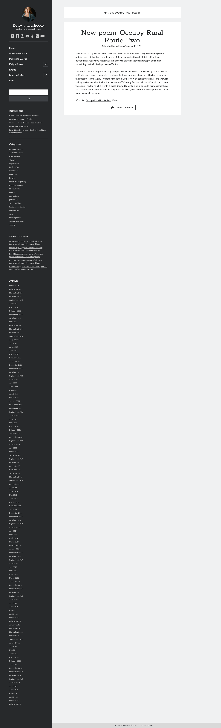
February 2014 (15, 545)
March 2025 (14, 307)
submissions (14, 210)
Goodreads (13, 171)
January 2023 (14, 361)
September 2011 (16, 639)
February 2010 (15, 704)
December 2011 (15, 628)
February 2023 (15, 358)
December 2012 (15, 585)
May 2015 (13, 495)
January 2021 (14, 433)
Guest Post (13, 174)
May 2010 (13, 693)
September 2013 (16, 560)
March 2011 (14, 657)
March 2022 (14, 397)
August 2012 (14, 599)
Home (12, 47)
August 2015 (14, 484)
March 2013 (14, 578)
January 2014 (14, 549)
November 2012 (16, 589)
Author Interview (16, 153)
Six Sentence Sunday (17, 207)
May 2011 (13, 650)
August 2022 (14, 379)
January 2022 (14, 401)
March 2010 (14, 700)
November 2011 (16, 632)
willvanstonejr (15, 241)
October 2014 (15, 520)
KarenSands (14, 266)
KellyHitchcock (15, 254)
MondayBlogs (14, 260)
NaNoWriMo (14, 189)
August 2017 (14, 466)
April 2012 (13, 614)
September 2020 (16, 441)
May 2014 (13, 534)
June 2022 (13, 387)
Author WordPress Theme (125, 725)
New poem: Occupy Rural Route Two (122, 36)
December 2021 (15, 405)
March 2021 (14, 426)
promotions (14, 196)
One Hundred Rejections (19, 126)
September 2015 (16, 480)
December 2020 (15, 437)
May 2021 (13, 423)
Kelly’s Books (16, 64)
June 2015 (13, 491)
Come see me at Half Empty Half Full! (24, 115)
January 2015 (14, 509)
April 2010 (13, 697)
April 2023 (13, 350)
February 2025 (15, 311)
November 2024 (16, 314)
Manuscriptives (17, 75)
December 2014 (15, 513)
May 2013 (13, 571)
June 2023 (13, 347)
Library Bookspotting (17, 181)
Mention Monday (16, 185)
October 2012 (15, 592)
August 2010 (14, 682)
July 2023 (13, 343)
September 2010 (16, 679)
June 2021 (13, 419)
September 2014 (16, 524)
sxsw (11, 214)
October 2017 (15, 462)
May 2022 (13, 390)
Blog (11, 80)
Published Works (18, 58)
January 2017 (14, 473)
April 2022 (13, 394)
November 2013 (16, 552)
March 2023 (14, 354)
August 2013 (14, 563)
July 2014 (13, 531)
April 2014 (13, 538)
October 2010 (15, 675)
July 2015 (13, 488)
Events (12, 69)
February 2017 (15, 469)
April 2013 (13, 574)
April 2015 (13, 498)
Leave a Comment (124, 107)
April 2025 (13, 304)
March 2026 (14, 285)
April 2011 (13, 654)
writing (12, 225)
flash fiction (14, 167)
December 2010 (15, 668)
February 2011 (15, 661)
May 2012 (13, 610)
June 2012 (13, 607)
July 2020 (13, 448)
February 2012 (15, 621)
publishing (13, 199)
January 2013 (14, 581)
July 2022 (13, 383)
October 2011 (15, 635)
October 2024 (15, 318)
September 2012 (16, 596)
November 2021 (16, 408)
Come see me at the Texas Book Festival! (25, 123)
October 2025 (15, 296)
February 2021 (15, 430)
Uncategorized (15, 218)
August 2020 (14, 444)
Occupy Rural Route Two (98, 100)
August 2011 (14, 643)
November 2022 (16, 368)
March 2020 (14, 451)
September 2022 (16, 376)
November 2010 (16, 672)
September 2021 (16, 412)
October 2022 (15, 372)
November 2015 (16, 477)
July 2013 (13, 567)
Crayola (12, 160)
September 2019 (16, 459)
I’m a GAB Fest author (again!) (21, 119)
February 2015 (15, 506)
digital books (14, 163)
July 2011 (13, 646)
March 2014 (14, 542)
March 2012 (14, 617)
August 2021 (14, 415)
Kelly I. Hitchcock (29, 25)
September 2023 (16, 336)
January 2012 (14, 625)
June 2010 (13, 690)
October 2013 (15, 556)
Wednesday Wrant (17, 221)
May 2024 (13, 322)
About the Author (18, 53)
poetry (12, 192)
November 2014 (16, 516)
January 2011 (14, 664)
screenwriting (15, 203)
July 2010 (13, 686)
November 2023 (16, 329)
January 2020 (14, 455)
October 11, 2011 (133, 46)
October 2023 (15, 332)
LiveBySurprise (15, 247)
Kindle (12, 178)
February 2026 (15, 289)
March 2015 (14, 502)
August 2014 (14, 527)
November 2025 (16, 293)
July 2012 (13, 603)
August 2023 (14, 340)
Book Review (14, 156)
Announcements (16, 149)
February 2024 (15, 325)
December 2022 (15, 365)
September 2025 (16, 300)
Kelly (118, 46)
